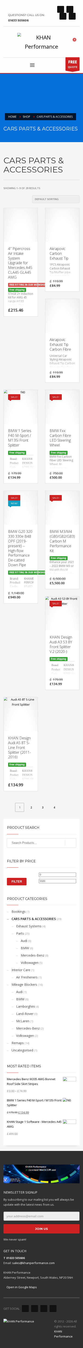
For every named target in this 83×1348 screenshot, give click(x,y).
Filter (17, 881)
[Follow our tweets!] (34, 1308)
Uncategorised (22, 1050)
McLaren (22, 1021)
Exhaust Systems (29, 926)
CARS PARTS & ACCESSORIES (34, 919)
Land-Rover (24, 1014)
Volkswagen (30, 962)
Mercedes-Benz (32, 955)
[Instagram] (62, 16)
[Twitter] (69, 9)
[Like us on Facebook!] (25, 1308)
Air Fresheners (27, 977)
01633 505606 (18, 20)
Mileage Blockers (24, 984)
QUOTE (72, 64)
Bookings (19, 911)
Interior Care (21, 970)
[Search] (70, 843)
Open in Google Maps (21, 1287)
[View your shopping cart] (76, 42)
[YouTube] (72, 16)
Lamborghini (25, 1006)
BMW (25, 948)
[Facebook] (60, 9)
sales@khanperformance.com (33, 1263)
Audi (24, 941)
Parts (20, 933)
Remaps (18, 1043)
